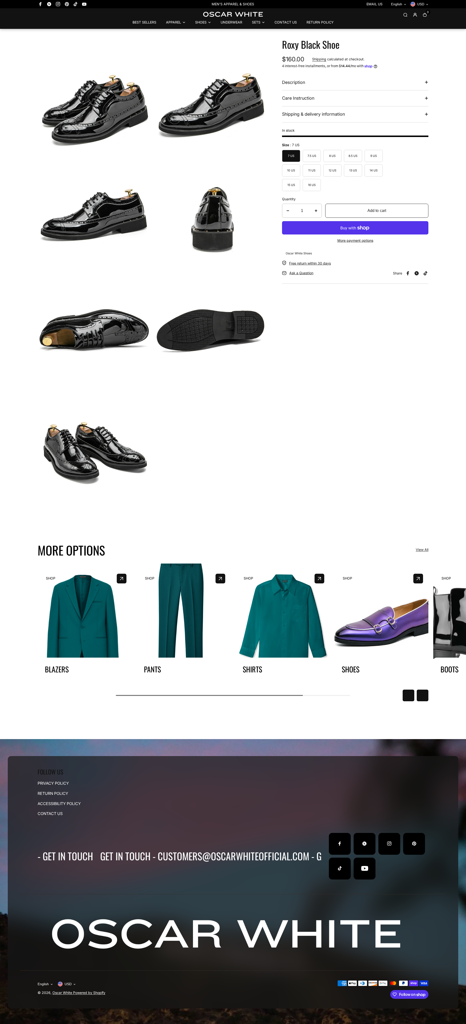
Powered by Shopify (89, 993)
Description (293, 82)
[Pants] (220, 578)
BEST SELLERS (144, 22)
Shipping (319, 59)
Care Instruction (298, 98)
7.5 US (312, 156)
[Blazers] (121, 578)
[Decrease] (287, 210)
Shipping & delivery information (313, 114)
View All (422, 550)
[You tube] (84, 4)
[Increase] (316, 210)
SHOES (201, 22)
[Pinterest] (67, 4)
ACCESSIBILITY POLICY (59, 803)
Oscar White (62, 993)
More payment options (355, 240)
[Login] (415, 14)
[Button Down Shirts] (319, 578)
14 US (374, 170)
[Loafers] (418, 578)
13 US (353, 170)
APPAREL (173, 22)
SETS (256, 22)
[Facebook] (40, 4)
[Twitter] (49, 4)
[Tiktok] (75, 4)
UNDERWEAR (231, 22)
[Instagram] (58, 4)
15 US (291, 185)
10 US (291, 170)
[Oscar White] (233, 17)
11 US (312, 170)
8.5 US (353, 156)
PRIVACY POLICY (53, 783)
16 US (312, 185)
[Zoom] (144, 45)
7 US (291, 156)
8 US (332, 156)
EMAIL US (374, 4)
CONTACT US (286, 22)
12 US (332, 170)
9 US (373, 156)
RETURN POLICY (320, 22)
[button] (408, 695)
